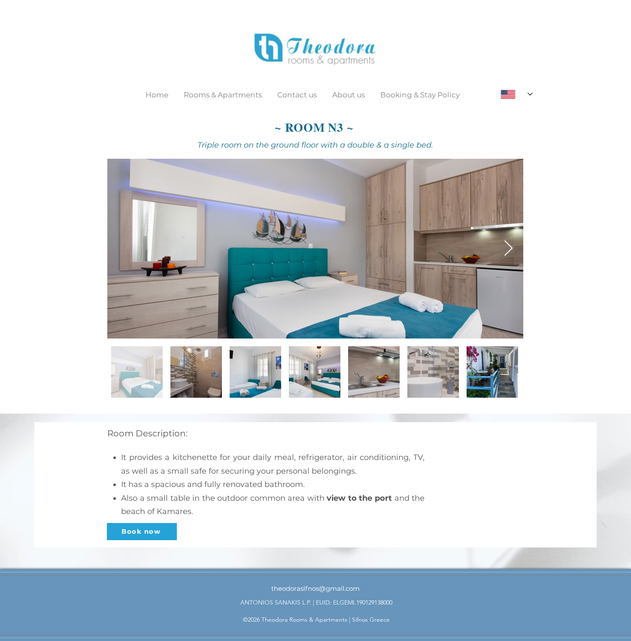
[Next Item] (508, 248)
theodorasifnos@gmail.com (315, 588)
